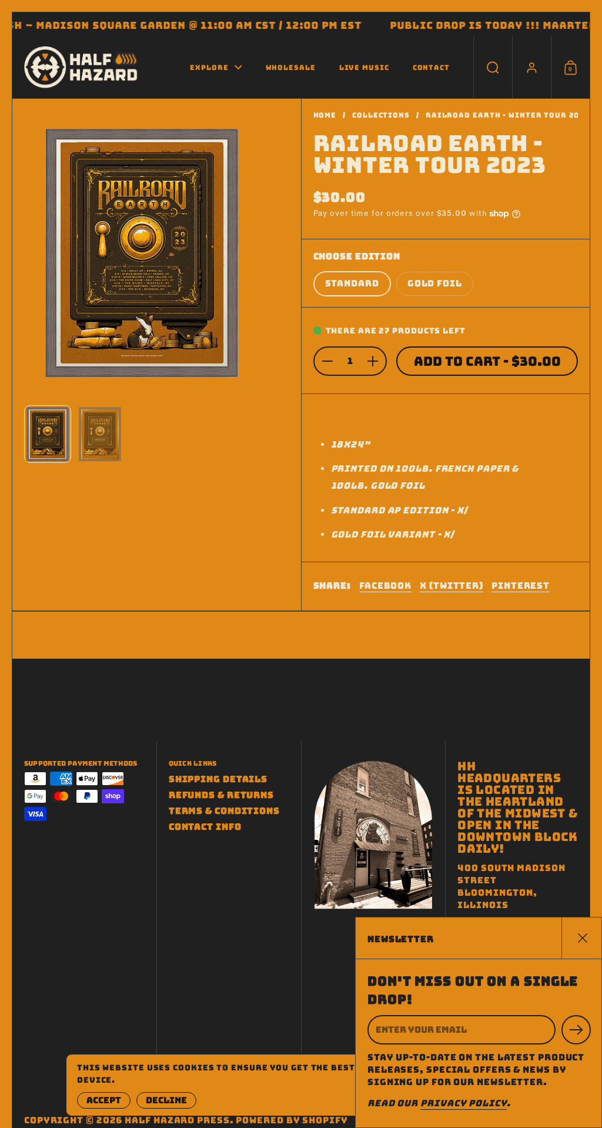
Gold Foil (434, 283)
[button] (492, 67)
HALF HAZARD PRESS (177, 1120)
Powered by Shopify (291, 1120)
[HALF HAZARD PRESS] (81, 67)
